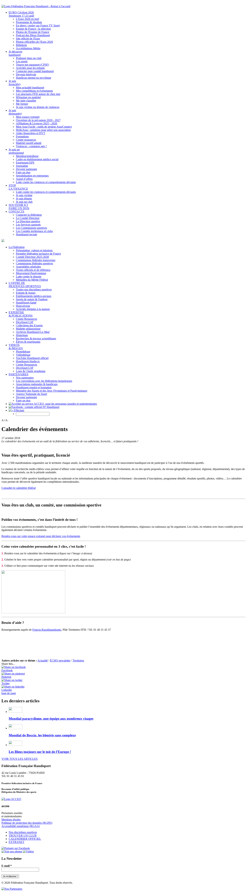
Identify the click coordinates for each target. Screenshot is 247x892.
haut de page (8, 693)
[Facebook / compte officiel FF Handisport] (15, 848)
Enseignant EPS (25, 162)
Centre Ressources (26, 318)
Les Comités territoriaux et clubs (34, 231)
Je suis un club (24, 201)
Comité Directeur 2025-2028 (32, 256)
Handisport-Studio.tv (28, 361)
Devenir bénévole (26, 74)
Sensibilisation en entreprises (32, 175)
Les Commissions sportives (31, 227)
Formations (22, 136)
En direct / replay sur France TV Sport (38, 25)
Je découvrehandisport (15, 53)
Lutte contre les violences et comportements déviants (46, 182)
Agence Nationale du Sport (31, 393)
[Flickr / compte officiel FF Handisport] (11, 851)
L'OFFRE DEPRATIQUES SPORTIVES (25, 284)
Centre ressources (26, 139)
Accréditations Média (28, 48)
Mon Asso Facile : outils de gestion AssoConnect (44, 126)
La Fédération (17, 247)
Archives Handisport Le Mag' (33, 331)
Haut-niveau (23, 305)
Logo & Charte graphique (30, 371)
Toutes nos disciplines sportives (34, 289)
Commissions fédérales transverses (35, 260)
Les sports (21, 61)
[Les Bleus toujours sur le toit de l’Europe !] (15, 744)
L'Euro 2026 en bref (27, 18)
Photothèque (23, 351)
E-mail (6, 865)
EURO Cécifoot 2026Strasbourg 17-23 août (21, 14)
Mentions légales (11, 819)
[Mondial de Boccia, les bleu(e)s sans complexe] (15, 728)
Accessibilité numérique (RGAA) (20, 826)
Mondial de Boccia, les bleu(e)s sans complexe (42, 735)
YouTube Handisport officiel (32, 358)
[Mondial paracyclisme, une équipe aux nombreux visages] (15, 711)
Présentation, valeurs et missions (34, 250)
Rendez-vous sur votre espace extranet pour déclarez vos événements (40, 536)
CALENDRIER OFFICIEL (25, 838)
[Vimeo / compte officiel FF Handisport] (28, 851)
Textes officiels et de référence (33, 269)
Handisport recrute (26, 234)
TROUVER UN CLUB (23, 835)
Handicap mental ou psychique (33, 77)
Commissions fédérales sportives (34, 263)
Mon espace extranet (27, 116)
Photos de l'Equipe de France (32, 32)
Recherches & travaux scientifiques (36, 338)
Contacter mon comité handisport (35, 71)
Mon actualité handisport (30, 87)
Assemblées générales (28, 266)
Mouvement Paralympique (31, 273)
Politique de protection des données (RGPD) (26, 822)
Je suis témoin (24, 198)
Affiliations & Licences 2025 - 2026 (36, 123)
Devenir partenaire (26, 169)
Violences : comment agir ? (31, 146)
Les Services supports (28, 224)
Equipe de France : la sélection (33, 28)
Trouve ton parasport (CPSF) (32, 64)
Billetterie (21, 45)
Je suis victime (24, 195)
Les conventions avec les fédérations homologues (44, 380)
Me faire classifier (26, 100)
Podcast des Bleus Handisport (33, 35)
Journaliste (22, 165)
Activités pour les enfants (30, 67)
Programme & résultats (29, 22)
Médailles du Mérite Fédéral (32, 279)
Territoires (78, 660)
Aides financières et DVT (30, 133)
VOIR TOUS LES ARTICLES (19, 758)
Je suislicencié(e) (14, 82)
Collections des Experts (29, 325)
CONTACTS (16, 211)
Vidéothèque (23, 354)
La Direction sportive (28, 221)
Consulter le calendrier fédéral (18, 487)
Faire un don (23, 172)
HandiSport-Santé (26, 302)
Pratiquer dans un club (28, 58)
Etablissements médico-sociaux (33, 296)
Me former (22, 103)
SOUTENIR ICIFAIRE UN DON (19, 206)
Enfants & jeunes (25, 292)
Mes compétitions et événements (34, 90)
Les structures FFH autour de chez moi (38, 94)
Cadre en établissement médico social (37, 159)
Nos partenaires (25, 377)
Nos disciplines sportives (23, 832)
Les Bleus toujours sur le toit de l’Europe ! (40, 752)
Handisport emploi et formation (34, 387)
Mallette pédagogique (28, 328)
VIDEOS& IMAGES (16, 346)
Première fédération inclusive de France (38, 253)
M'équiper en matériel (28, 97)
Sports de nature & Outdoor (32, 299)
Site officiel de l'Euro (28, 38)
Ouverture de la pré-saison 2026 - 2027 (38, 120)
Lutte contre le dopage (28, 276)
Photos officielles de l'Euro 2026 (34, 41)
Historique (22, 335)
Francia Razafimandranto (46, 629)
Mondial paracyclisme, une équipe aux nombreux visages (51, 718)
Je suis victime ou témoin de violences (37, 107)
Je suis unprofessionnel (16, 151)
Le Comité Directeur (27, 218)
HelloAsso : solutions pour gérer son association (43, 129)
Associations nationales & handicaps (37, 384)
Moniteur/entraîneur (27, 156)
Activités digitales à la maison (33, 309)
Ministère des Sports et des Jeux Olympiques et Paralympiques (51, 390)
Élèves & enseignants (28, 341)
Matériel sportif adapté (28, 143)
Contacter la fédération (29, 214)
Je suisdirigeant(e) (15, 112)
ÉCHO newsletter (60, 660)
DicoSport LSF (24, 322)
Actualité (42, 660)
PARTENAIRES (18, 374)
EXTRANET (16, 842)
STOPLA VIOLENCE (18, 187)
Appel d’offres (24, 178)
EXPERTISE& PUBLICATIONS (21, 314)
